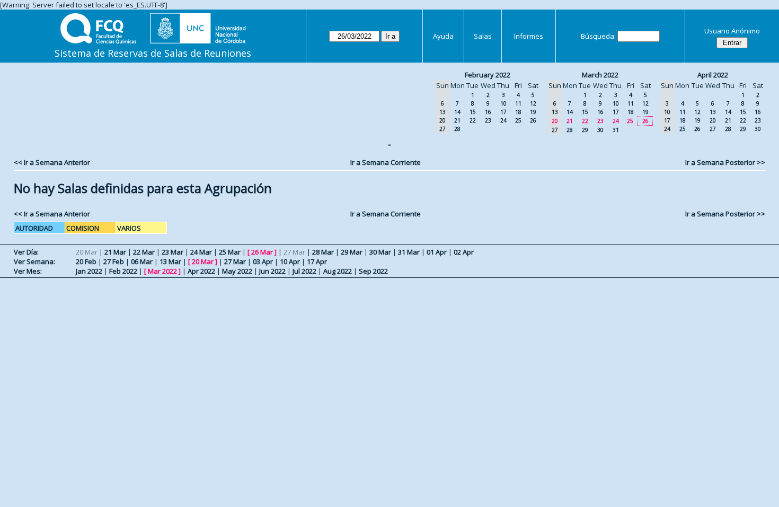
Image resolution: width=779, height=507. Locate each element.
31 (616, 130)
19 (533, 112)
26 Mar (262, 252)
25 (518, 120)
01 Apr (437, 252)
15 (473, 112)
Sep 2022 (373, 271)
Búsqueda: (598, 36)
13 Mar (170, 261)
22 (473, 120)
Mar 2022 (162, 271)
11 (518, 103)
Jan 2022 (89, 271)
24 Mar (201, 252)
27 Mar (235, 261)
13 (713, 112)
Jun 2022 (272, 271)
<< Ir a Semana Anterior (52, 162)
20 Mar (203, 261)
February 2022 (487, 75)
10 (503, 103)
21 (457, 120)
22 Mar (144, 252)
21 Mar (115, 252)
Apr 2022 (201, 271)
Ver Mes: (28, 271)
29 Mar (351, 252)
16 (488, 112)
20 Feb (86, 261)
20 (713, 120)
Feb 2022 (123, 271)
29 (585, 130)
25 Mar (230, 252)
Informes (528, 36)
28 (457, 129)
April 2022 (712, 75)
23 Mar (172, 252)
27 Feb (113, 261)
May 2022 (237, 271)
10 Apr (290, 261)
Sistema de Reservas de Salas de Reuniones (153, 53)
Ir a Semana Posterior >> (725, 162)
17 (503, 112)
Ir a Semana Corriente (385, 162)
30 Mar (380, 252)
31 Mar (409, 252)
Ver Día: (26, 252)
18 (518, 112)
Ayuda (443, 36)
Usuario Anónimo (732, 31)
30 (600, 130)
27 (713, 129)
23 (488, 120)
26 (533, 120)
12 (533, 103)
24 (503, 120)
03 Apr (263, 261)
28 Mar (323, 252)
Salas (483, 36)
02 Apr (464, 252)
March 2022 (600, 75)
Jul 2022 (304, 271)
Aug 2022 (337, 271)
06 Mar (142, 261)
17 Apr (317, 261)
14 (457, 112)
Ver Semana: (34, 261)
